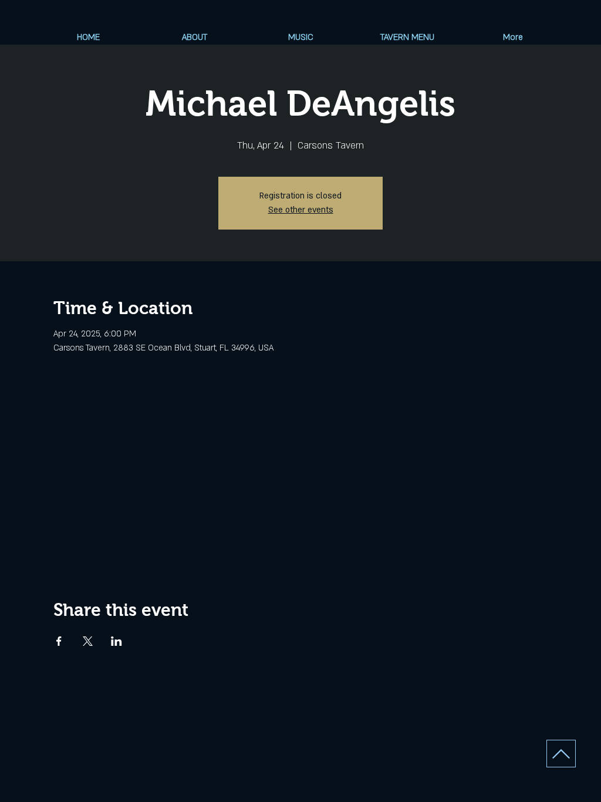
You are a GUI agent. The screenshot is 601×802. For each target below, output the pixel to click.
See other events (300, 209)
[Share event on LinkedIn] (116, 641)
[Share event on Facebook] (59, 641)
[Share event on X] (87, 641)
